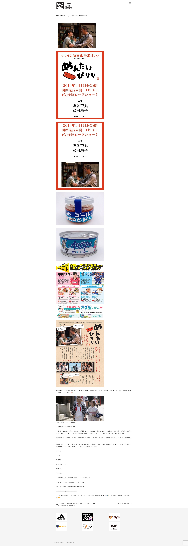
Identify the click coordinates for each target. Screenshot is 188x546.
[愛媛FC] (67, 526)
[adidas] (67, 517)
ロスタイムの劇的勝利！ (123, 503)
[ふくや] (94, 526)
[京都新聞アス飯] (94, 517)
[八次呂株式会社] (120, 526)
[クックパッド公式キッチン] (120, 517)
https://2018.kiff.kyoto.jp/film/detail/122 (66, 491)
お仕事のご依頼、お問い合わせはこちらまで (66, 542)
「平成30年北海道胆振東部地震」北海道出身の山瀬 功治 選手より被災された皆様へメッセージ (75, 504)
